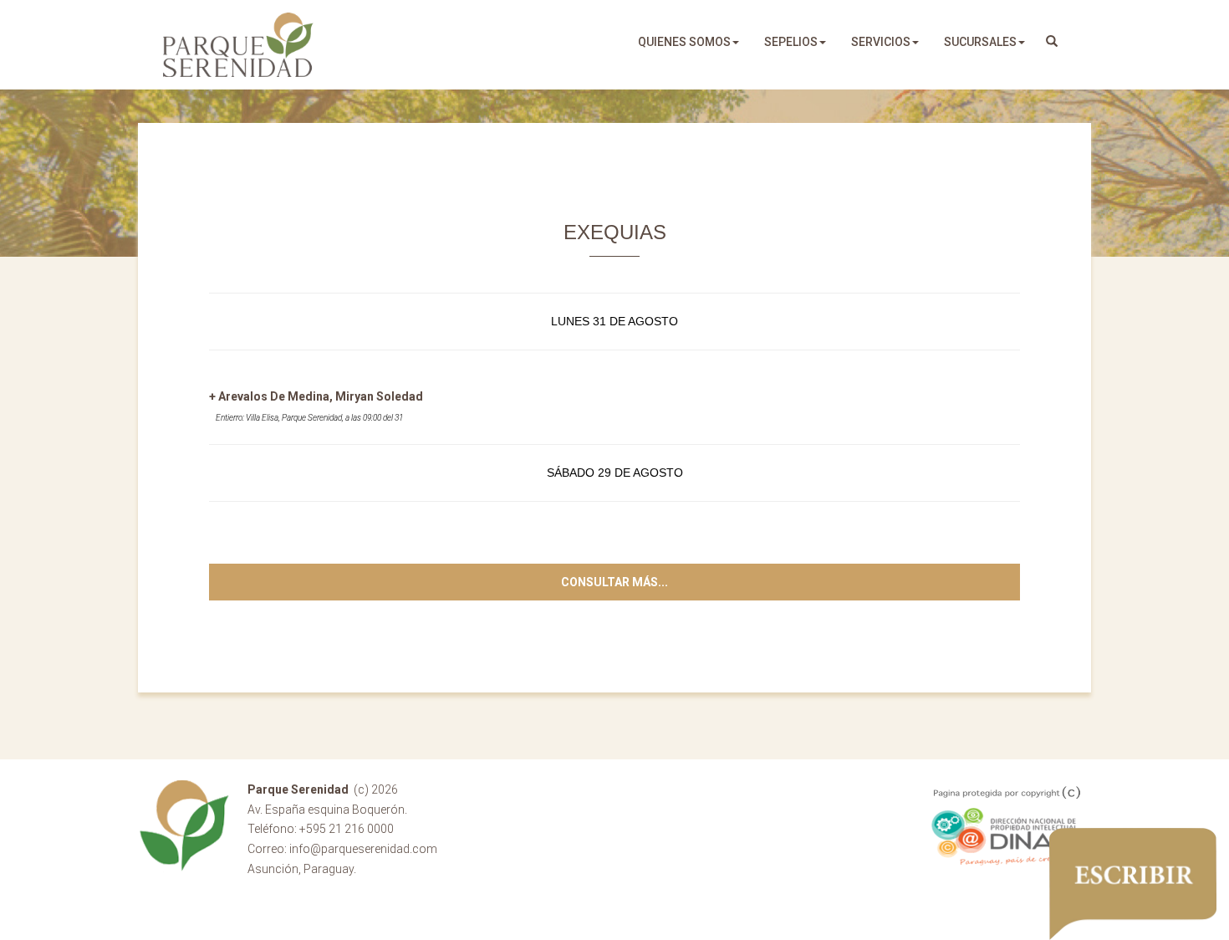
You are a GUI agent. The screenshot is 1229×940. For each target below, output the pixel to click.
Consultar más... (614, 582)
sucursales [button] (980, 42)
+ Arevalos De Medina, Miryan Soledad (316, 396)
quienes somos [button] (684, 42)
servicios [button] (880, 42)
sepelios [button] (791, 42)
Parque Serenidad (238, 45)
